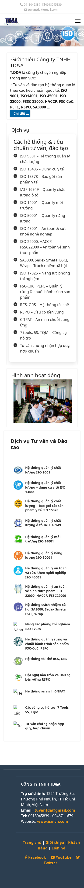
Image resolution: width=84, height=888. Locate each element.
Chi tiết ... (21, 113)
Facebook (37, 857)
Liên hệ (58, 848)
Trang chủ (32, 842)
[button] (22, 419)
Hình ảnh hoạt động (35, 375)
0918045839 (32, 5)
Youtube (63, 857)
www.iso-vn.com (52, 821)
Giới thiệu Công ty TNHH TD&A (40, 62)
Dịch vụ (20, 129)
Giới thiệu (55, 842)
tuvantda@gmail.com (43, 10)
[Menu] (77, 21)
